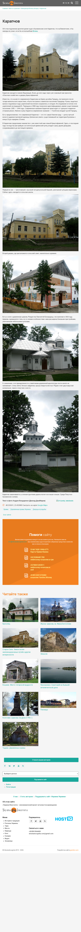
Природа (8, 831)
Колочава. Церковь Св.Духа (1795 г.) (17, 718)
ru (66, 3)
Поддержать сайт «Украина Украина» (50, 797)
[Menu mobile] (76, 3)
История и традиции (12, 821)
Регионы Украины (11, 823)
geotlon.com (74, 850)
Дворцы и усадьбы (39, 509)
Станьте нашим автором (41, 760)
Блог (6, 833)
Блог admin (7, 515)
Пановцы (44, 710)
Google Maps (42, 505)
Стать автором (26, 797)
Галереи (8, 836)
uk (63, 3)
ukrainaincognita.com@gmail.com (41, 833)
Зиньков (43, 654)
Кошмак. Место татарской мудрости (18, 685)
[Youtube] (40, 821)
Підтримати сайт (40, 779)
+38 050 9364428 (34, 831)
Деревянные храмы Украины (20, 509)
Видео (7, 838)
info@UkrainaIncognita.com (17, 542)
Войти (8, 784)
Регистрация (11, 787)
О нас (15, 797)
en (68, 3)
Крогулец (6, 624)
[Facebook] (31, 821)
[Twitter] (36, 821)
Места (7, 828)
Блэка (35, 31)
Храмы (6, 509)
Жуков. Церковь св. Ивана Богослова (55, 624)
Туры (7, 826)
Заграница (8, 841)
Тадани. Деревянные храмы (14, 748)
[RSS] (45, 821)
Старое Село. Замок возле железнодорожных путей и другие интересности (16, 652)
